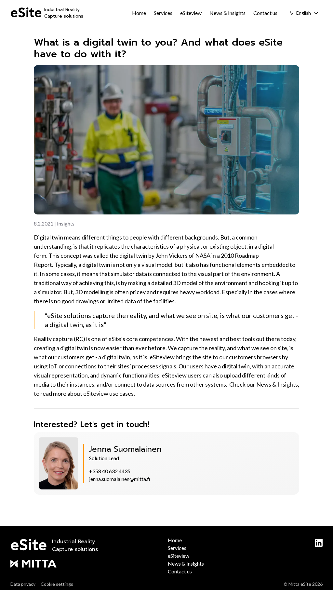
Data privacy (22, 584)
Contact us (265, 13)
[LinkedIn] (319, 543)
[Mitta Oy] (87, 564)
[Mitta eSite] (26, 13)
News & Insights (227, 13)
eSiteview (191, 13)
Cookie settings (57, 584)
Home (139, 13)
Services (163, 13)
